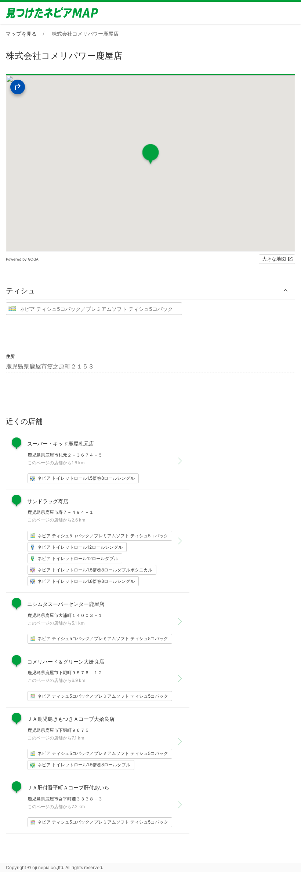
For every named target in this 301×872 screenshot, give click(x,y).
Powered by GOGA (22, 259)
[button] (150, 290)
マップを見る (21, 33)
